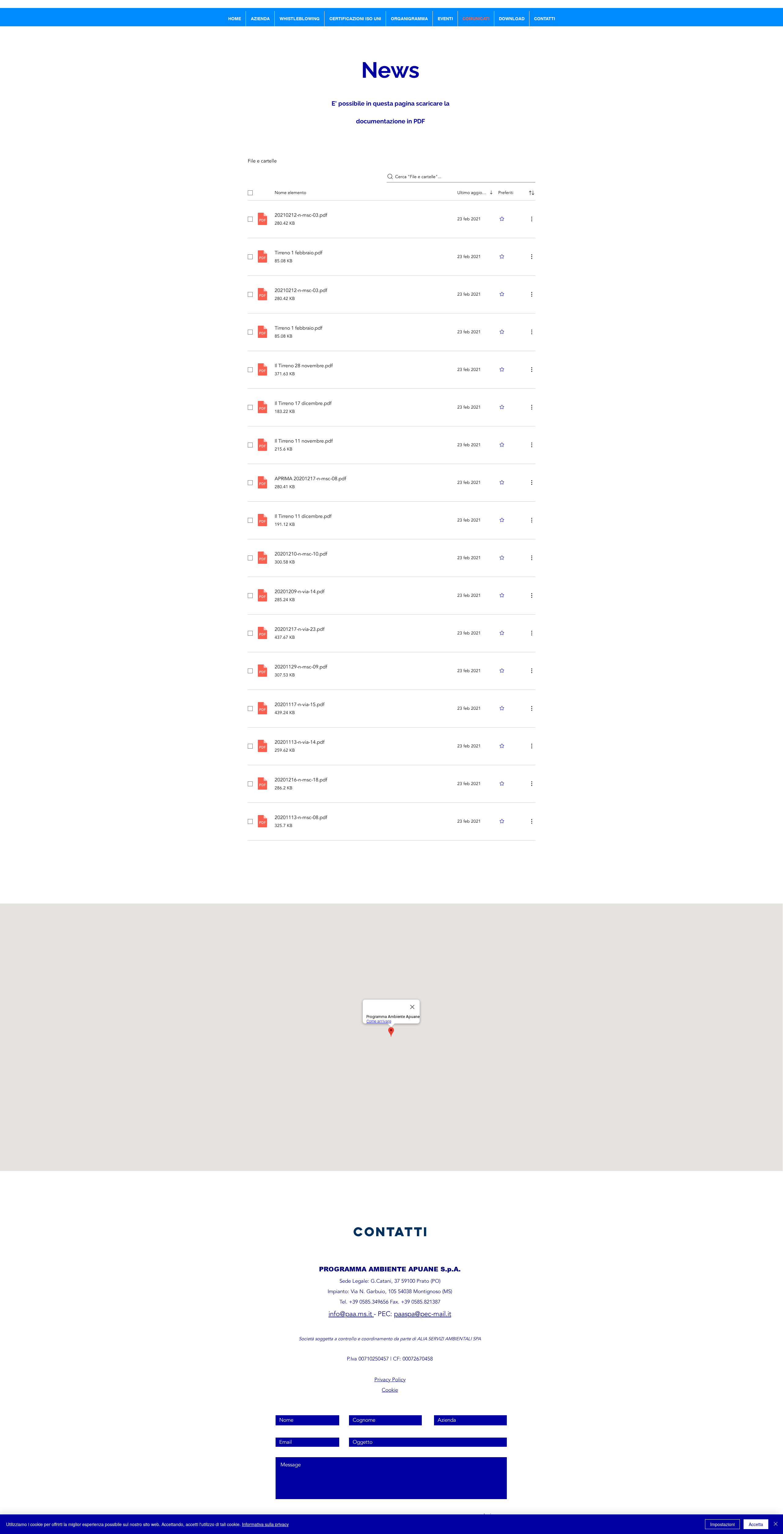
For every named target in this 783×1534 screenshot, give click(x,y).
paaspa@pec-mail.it (422, 1314)
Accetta (756, 1524)
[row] (391, 191)
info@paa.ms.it (350, 1314)
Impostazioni (722, 1524)
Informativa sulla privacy (265, 1524)
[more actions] (531, 219)
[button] (445, 18)
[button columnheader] (531, 192)
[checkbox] (250, 192)
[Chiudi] (775, 1524)
